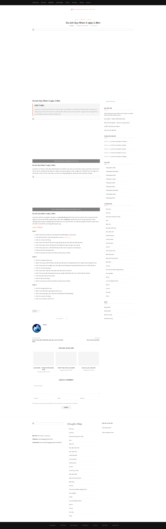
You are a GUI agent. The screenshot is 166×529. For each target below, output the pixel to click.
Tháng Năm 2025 (111, 167)
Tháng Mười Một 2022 (112, 190)
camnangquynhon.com (46, 439)
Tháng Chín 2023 (111, 179)
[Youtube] (128, 2)
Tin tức (67, 2)
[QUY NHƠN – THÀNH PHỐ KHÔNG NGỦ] (43, 359)
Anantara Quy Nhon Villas (113, 216)
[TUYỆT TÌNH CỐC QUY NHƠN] (66, 359)
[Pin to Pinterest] (73, 318)
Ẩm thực (43, 2)
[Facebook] (119, 2)
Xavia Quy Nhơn (106, 427)
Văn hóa (74, 2)
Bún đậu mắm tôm (111, 228)
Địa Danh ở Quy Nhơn (112, 258)
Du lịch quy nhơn (110, 250)
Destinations (109, 243)
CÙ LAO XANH (109, 239)
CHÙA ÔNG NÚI (110, 235)
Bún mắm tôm (110, 232)
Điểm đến (51, 2)
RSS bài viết (107, 311)
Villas (107, 296)
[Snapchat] (130, 2)
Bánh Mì (108, 224)
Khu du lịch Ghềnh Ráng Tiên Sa (115, 269)
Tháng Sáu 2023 (110, 186)
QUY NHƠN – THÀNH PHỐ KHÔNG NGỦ (44, 368)
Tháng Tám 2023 (110, 183)
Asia (107, 220)
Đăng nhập (107, 307)
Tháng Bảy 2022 (110, 198)
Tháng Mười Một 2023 (112, 171)
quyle (72, 25)
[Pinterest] (124, 2)
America (108, 213)
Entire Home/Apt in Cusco (119, 152)
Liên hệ (82, 2)
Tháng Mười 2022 (111, 194)
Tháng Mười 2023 (111, 175)
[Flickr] (126, 2)
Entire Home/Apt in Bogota (119, 156)
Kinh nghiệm (59, 2)
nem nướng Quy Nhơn (112, 281)
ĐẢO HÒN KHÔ (110, 254)
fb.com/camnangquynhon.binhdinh (50, 442)
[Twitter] (121, 2)
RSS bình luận (108, 315)
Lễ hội (107, 277)
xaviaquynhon (67, 237)
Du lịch (88, 2)
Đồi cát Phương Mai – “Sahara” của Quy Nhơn (117, 122)
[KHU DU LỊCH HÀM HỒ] (88, 359)
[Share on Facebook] (69, 318)
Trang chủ (35, 2)
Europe (108, 266)
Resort (108, 284)
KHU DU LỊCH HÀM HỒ (88, 368)
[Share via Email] (75, 318)
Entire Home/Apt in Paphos (119, 141)
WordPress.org (108, 318)
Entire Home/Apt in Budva (119, 145)
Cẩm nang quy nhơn (108, 432)
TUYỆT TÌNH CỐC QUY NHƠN (66, 368)
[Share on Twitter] (71, 318)
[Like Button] (34, 311)
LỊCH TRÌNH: (37, 227)
